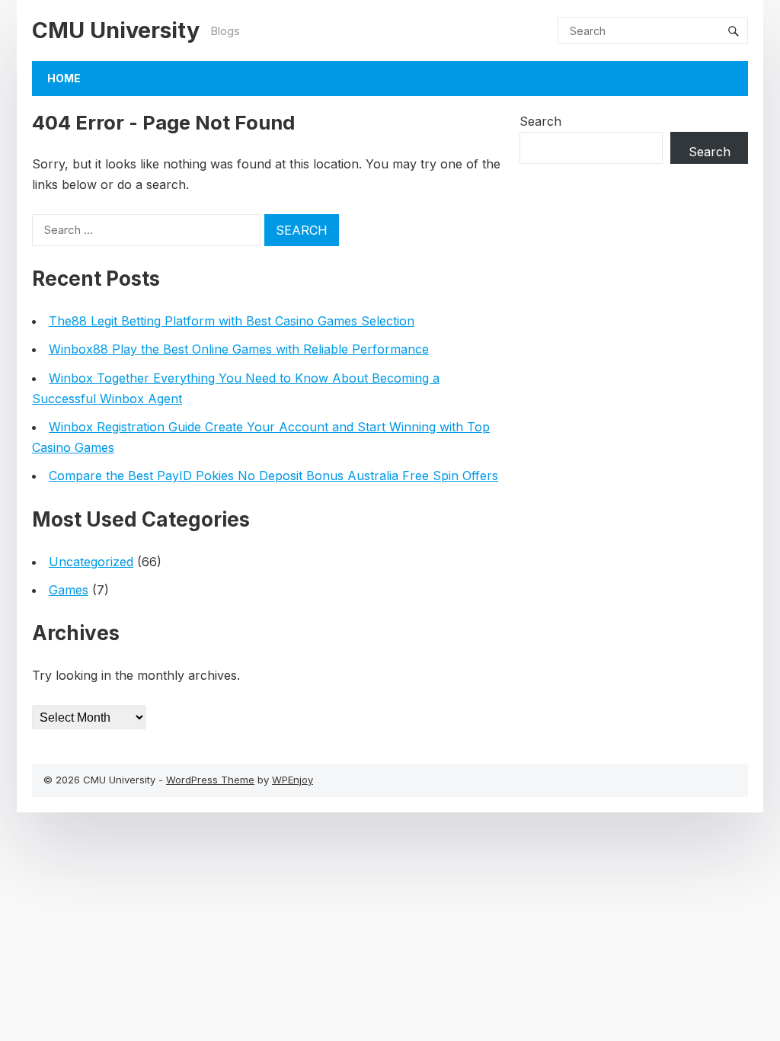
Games (68, 589)
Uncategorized (91, 561)
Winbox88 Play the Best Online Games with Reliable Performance (239, 349)
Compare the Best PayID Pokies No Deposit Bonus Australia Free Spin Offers (273, 475)
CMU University (116, 30)
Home (64, 78)
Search (540, 121)
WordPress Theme (210, 780)
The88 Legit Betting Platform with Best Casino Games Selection (231, 320)
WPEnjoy (292, 780)
